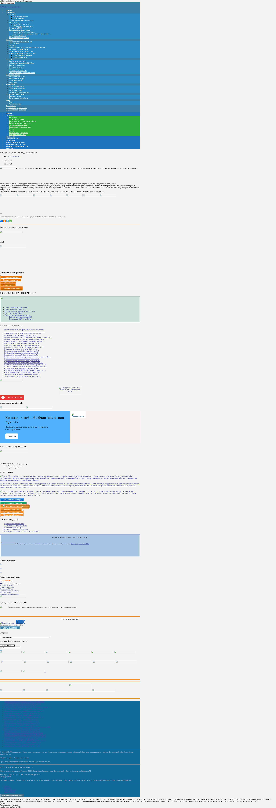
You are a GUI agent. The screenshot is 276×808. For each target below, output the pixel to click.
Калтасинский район (16, 86)
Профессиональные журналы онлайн (22, 53)
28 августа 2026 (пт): (6, 589)
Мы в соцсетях (9, 792)
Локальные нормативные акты (20, 123)
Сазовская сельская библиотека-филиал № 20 (21, 368)
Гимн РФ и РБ (14, 43)
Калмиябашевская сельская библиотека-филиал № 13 (23, 347)
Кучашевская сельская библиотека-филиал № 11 (22, 361)
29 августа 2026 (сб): (6, 592)
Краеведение (10, 84)
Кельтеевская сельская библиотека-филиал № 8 (21, 351)
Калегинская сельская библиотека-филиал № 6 (21, 343)
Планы (11, 131)
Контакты (12, 14)
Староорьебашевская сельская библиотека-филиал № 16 (24, 370)
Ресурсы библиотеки (13, 75)
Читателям (10, 59)
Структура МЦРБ (15, 28)
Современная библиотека (22, 55)
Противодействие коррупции (19, 30)
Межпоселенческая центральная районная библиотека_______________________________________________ (24, 331)
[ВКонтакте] (1, 221)
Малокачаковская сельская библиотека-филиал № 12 (23, 363)
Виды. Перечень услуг (21, 24)
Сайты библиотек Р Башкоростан (21, 51)
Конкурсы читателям (16, 67)
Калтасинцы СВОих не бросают (21, 319)
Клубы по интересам (16, 69)
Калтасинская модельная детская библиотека (20, 349)
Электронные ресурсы (17, 78)
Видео (11, 102)
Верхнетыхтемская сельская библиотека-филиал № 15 (24, 341)
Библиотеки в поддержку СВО (20, 317)
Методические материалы (18, 49)
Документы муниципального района (22, 121)
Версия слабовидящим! (14, 397)
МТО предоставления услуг (23, 26)
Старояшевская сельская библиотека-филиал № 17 (22, 372)
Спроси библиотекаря (17, 65)
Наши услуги (13, 22)
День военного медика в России (9, 590)
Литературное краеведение (15, 94)
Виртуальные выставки (17, 61)
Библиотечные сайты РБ (18, 71)
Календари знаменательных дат (20, 42)
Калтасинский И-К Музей (14, 528)
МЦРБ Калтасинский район (10, 7)
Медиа (8, 100)
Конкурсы (12, 45)
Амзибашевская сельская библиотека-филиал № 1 (22, 333)
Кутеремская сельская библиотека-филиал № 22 (21, 359)
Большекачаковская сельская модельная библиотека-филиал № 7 (28, 337)
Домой (6, 786)
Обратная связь (18, 18)
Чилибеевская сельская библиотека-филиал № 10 (22, 376)
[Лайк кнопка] (1, 213)
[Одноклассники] (4, 221)
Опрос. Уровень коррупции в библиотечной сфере (31, 34)
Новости (7, 788)
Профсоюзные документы (18, 133)
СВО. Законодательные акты (15, 309)
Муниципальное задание (18, 125)
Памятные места (15, 96)
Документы (10, 115)
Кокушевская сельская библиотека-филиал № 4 (21, 355)
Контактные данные (20, 16)
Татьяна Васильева (13, 156)
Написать (12, 436)
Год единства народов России (16, 110)
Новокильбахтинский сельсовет (16, 529)
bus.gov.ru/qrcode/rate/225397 (80, 544)
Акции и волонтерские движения (17, 315)
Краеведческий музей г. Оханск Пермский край (21, 531)
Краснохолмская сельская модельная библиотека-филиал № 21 (27, 357)
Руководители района (17, 88)
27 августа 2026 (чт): (6, 585)
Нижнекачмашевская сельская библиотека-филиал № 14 (25, 365)
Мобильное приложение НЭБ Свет (21, 63)
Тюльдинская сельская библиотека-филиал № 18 (22, 374)
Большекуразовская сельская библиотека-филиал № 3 (24, 339)
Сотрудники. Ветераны (17, 36)
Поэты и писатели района (18, 98)
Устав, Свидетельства (16, 119)
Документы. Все (15, 117)
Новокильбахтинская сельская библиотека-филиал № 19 (25, 366)
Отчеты (11, 129)
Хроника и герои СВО (13, 313)
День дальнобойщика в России (9, 594)
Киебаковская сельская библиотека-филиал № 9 (21, 353)
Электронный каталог (17, 77)
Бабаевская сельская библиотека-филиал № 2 (20, 335)
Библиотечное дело (20, 57)
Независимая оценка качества (20, 127)
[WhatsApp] (10, 221)
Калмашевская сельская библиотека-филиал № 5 (22, 345)
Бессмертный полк (15, 90)
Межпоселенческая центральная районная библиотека (24, 702)
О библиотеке (10, 12)
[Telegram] (7, 221)
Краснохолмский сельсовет (14, 524)
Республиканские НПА (17, 135)
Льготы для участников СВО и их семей (20, 311)
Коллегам (9, 40)
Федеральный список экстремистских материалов (27, 47)
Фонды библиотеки (16, 80)
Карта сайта (10, 148)
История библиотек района (19, 38)
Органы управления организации (21, 20)
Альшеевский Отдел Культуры (15, 526)
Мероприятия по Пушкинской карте (22, 73)
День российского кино (7, 587)
